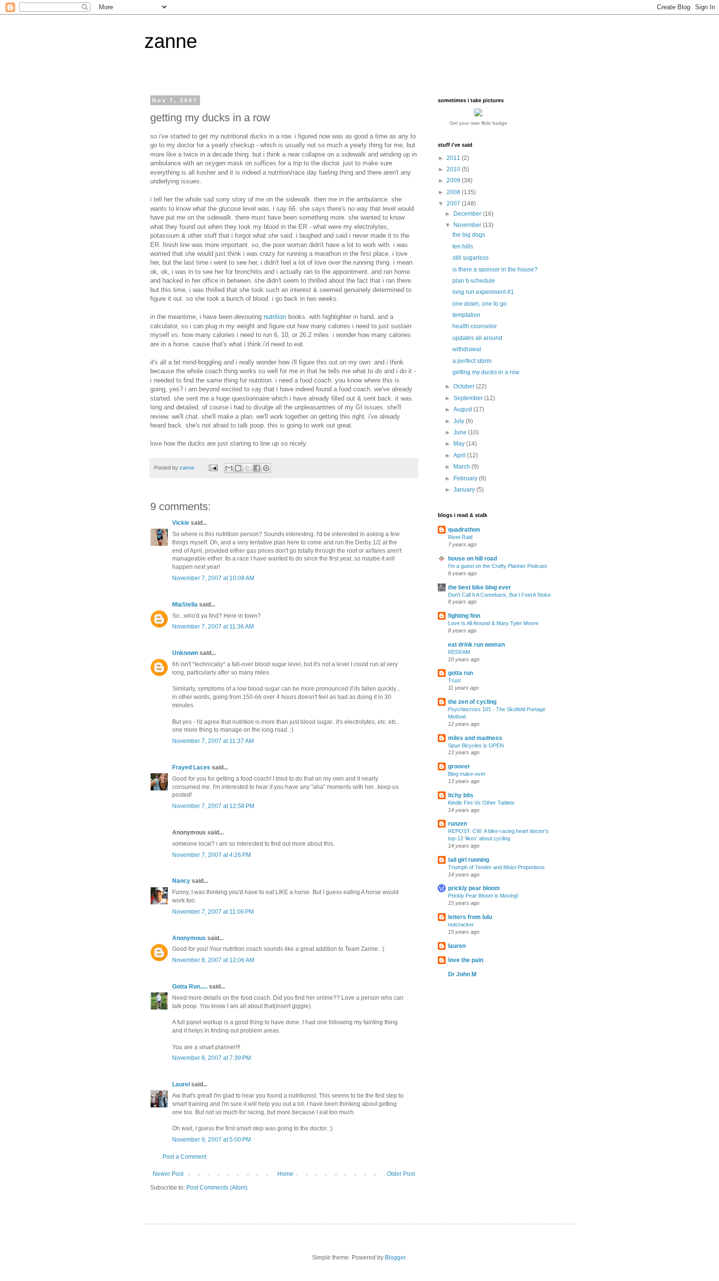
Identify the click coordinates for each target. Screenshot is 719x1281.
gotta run (460, 673)
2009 (454, 180)
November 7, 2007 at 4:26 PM (211, 855)
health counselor (474, 326)
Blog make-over (467, 774)
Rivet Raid (460, 537)
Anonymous (189, 938)
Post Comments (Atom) (216, 1187)
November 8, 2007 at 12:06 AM (213, 960)
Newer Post (168, 1173)
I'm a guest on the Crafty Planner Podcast (497, 566)
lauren (457, 946)
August (463, 409)
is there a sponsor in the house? (495, 269)
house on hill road (472, 558)
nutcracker (461, 924)
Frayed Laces (191, 767)
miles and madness (475, 738)
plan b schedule (473, 280)
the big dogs (468, 234)
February (466, 478)
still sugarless (470, 257)
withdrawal (466, 349)
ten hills (462, 246)
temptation (466, 315)
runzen (457, 823)
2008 (454, 192)
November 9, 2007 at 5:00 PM (211, 1139)
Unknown (185, 653)
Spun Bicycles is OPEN (476, 745)
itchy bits (460, 795)
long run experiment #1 (483, 292)
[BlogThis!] (238, 468)
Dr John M (462, 974)
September (468, 398)
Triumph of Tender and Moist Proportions (496, 867)
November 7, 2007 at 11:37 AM (213, 741)
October (464, 386)
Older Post (401, 1173)
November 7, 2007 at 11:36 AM (213, 626)
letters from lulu (470, 917)
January (464, 489)
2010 (454, 169)
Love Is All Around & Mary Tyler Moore (493, 623)
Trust (454, 680)
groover (459, 766)
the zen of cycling (472, 701)
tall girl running (468, 859)
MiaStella (185, 604)
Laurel (181, 1084)
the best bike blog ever (479, 587)
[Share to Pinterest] (266, 468)
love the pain (465, 960)
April (460, 455)
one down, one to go (479, 303)
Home (285, 1173)
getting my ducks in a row (485, 372)
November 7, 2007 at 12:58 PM (213, 806)
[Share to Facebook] (257, 468)
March (462, 466)
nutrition (275, 316)
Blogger (395, 1257)
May (459, 443)
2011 (454, 158)
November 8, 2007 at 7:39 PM (211, 1058)
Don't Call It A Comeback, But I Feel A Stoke (499, 595)
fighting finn (464, 615)
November (468, 225)
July (459, 421)
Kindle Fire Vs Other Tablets (481, 803)
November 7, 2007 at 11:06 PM (213, 911)
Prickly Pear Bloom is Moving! (483, 896)
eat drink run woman (476, 644)
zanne (170, 41)
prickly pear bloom (474, 888)
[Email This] (229, 468)
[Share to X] (247, 468)
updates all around (477, 338)
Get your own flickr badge (478, 123)
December (468, 213)
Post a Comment (184, 1156)
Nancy (181, 880)
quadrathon (464, 529)
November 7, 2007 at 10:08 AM (213, 578)
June (460, 432)
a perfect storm (472, 361)
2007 (454, 203)
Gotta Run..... (189, 986)
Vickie (180, 522)
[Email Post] (212, 468)
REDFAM (459, 652)
